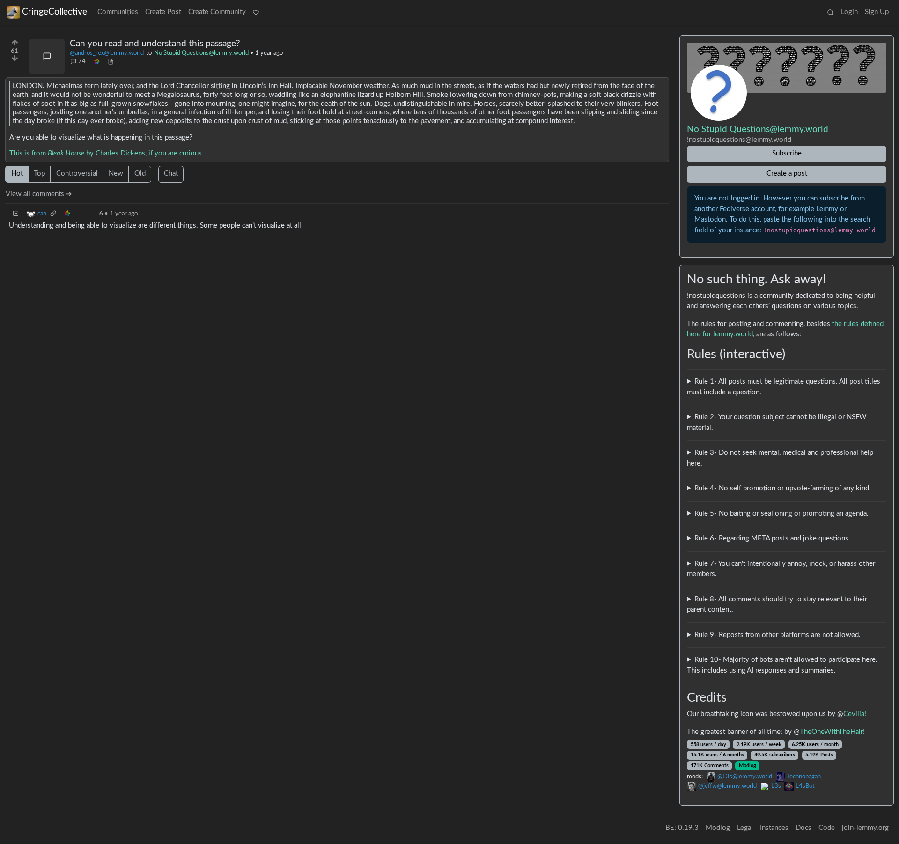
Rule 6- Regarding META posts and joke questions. (772, 538)
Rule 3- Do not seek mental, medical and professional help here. (780, 458)
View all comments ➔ (39, 194)
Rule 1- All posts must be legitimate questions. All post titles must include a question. (783, 387)
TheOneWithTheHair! (832, 731)
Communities (117, 11)
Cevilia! (854, 714)
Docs (803, 827)
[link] (96, 62)
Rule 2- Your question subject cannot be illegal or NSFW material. (777, 422)
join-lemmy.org (865, 827)
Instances (774, 827)
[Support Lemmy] (256, 13)
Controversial (77, 173)
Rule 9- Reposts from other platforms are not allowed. (777, 634)
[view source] (110, 62)
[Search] (830, 13)
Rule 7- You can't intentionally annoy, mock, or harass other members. (781, 569)
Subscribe (787, 153)
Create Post (163, 11)
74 (82, 61)
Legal (745, 827)
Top (39, 173)
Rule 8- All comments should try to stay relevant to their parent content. (777, 605)
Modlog (747, 765)
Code (826, 827)
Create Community (217, 11)
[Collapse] (16, 214)
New (116, 173)
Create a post (786, 173)
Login (849, 11)
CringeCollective (54, 11)
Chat (171, 173)
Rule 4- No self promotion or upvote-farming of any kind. (782, 488)
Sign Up (877, 11)
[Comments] (47, 56)
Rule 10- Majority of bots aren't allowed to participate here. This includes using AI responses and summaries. (782, 665)
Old (140, 173)
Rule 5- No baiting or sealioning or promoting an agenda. (781, 513)
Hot (17, 173)
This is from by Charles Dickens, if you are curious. (106, 153)
